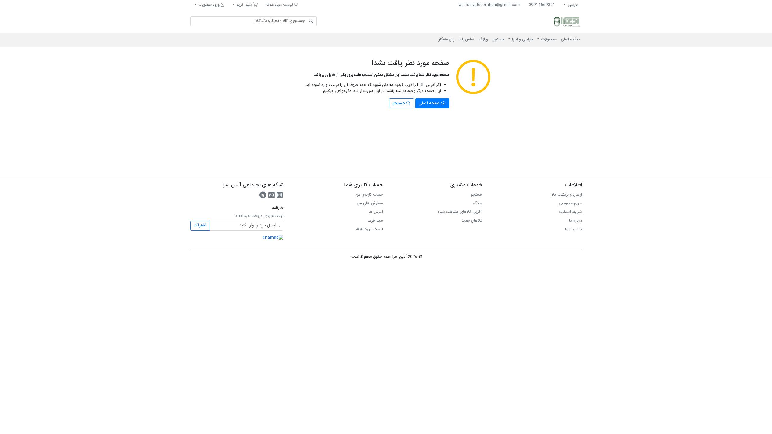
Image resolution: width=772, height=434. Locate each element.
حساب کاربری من (369, 194)
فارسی (572, 5)
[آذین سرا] (541, 21)
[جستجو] (311, 21)
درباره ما (575, 220)
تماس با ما (466, 39)
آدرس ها (376, 212)
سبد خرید (375, 220)
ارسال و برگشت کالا (567, 194)
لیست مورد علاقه (369, 229)
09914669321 (542, 5)
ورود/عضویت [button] (209, 5)
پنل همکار (446, 39)
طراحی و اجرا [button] (522, 39)
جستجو (498, 39)
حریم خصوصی (570, 203)
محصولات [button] (548, 39)
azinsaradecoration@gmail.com (489, 5)
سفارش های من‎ (370, 203)
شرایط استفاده (570, 212)
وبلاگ (483, 39)
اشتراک (200, 225)
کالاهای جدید (471, 220)
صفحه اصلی (570, 39)
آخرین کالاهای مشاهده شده (460, 212)
